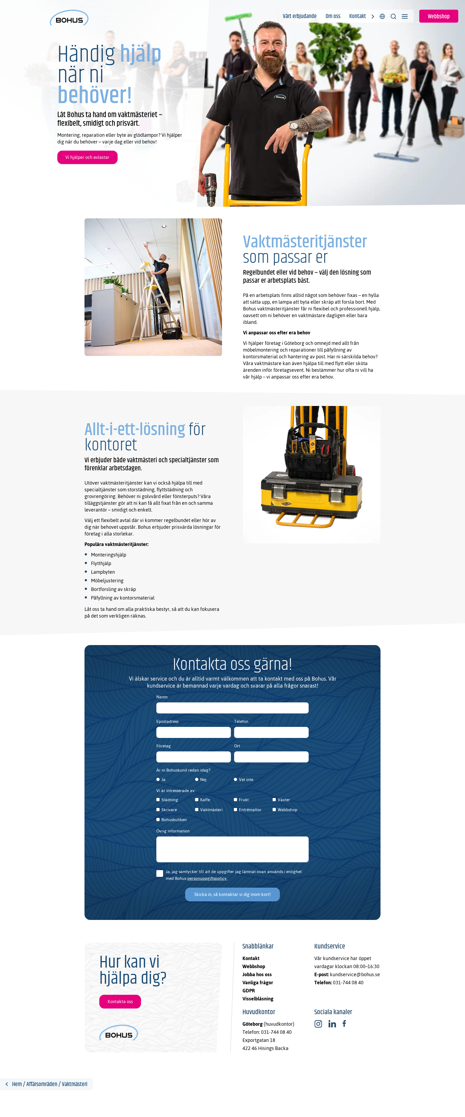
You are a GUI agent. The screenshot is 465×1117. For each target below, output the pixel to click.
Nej (203, 779)
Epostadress (167, 721)
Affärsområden (41, 1084)
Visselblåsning (257, 998)
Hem (17, 1084)
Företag (163, 746)
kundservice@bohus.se (355, 974)
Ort (237, 746)
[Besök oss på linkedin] (332, 1024)
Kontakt (357, 16)
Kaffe (205, 799)
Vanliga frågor (257, 982)
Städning (169, 799)
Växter (284, 799)
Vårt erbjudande (300, 16)
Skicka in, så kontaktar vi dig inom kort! (232, 894)
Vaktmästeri (211, 809)
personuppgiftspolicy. (207, 878)
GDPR (248, 990)
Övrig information (173, 831)
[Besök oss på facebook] (344, 1024)
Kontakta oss (120, 1001)
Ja (163, 779)
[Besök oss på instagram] (318, 1024)
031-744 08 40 (348, 982)
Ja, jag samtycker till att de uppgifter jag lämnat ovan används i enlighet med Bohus (234, 875)
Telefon (241, 721)
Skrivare (169, 809)
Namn (162, 697)
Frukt (244, 799)
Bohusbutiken (174, 819)
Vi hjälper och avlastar (87, 157)
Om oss (333, 16)
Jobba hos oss (257, 974)
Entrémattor (250, 809)
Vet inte (246, 779)
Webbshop (439, 16)
